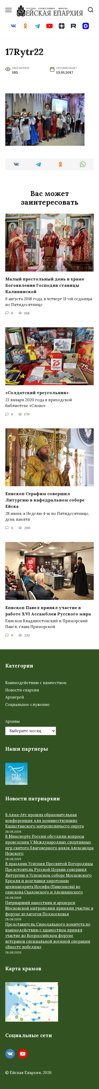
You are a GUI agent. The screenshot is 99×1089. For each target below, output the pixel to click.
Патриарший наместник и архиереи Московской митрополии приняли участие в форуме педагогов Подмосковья (49, 908)
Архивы (12, 721)
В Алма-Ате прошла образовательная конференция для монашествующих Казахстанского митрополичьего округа (44, 820)
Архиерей (14, 697)
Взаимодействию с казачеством (36, 682)
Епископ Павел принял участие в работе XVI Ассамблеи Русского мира (48, 610)
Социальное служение (27, 704)
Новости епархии (22, 690)
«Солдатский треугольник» (37, 392)
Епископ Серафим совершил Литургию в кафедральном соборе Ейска (44, 500)
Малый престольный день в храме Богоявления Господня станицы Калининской (44, 285)
